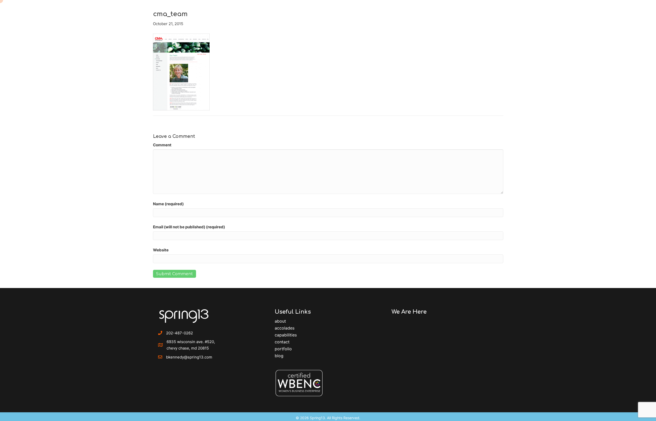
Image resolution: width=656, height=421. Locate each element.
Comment (162, 144)
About (280, 321)
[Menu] (639, 11)
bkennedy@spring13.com (189, 357)
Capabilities (286, 334)
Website (161, 250)
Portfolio (283, 348)
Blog (279, 355)
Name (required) (168, 203)
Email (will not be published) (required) (189, 226)
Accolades (284, 328)
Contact (282, 341)
